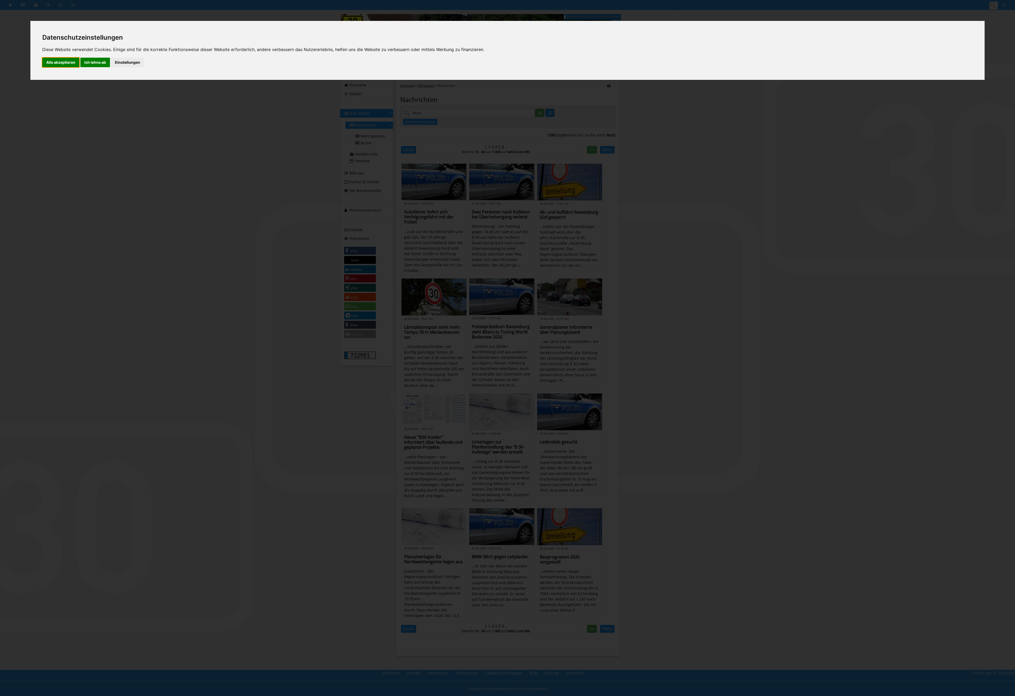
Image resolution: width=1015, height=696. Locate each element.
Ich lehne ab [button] (95, 62)
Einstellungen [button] (127, 62)
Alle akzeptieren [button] (60, 62)
